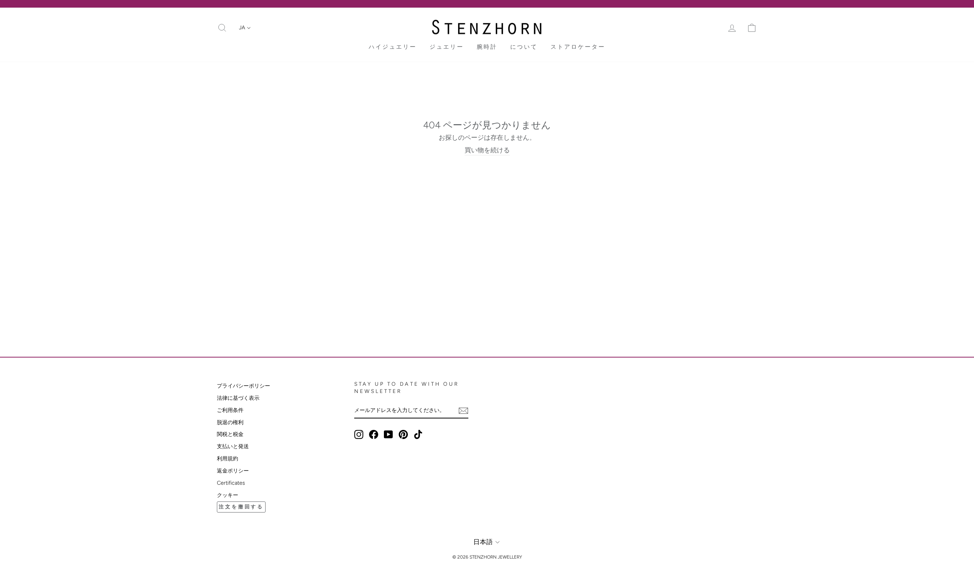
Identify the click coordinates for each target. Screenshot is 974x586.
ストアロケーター (578, 46)
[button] (245, 28)
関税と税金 (230, 434)
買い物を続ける (487, 150)
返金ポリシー (233, 470)
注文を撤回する (241, 506)
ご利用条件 (230, 410)
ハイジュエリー (393, 46)
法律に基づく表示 (238, 397)
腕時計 (487, 46)
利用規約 (227, 458)
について (524, 46)
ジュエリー (447, 46)
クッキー (227, 495)
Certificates (231, 482)
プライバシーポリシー (243, 385)
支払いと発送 (233, 446)
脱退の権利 (230, 422)
